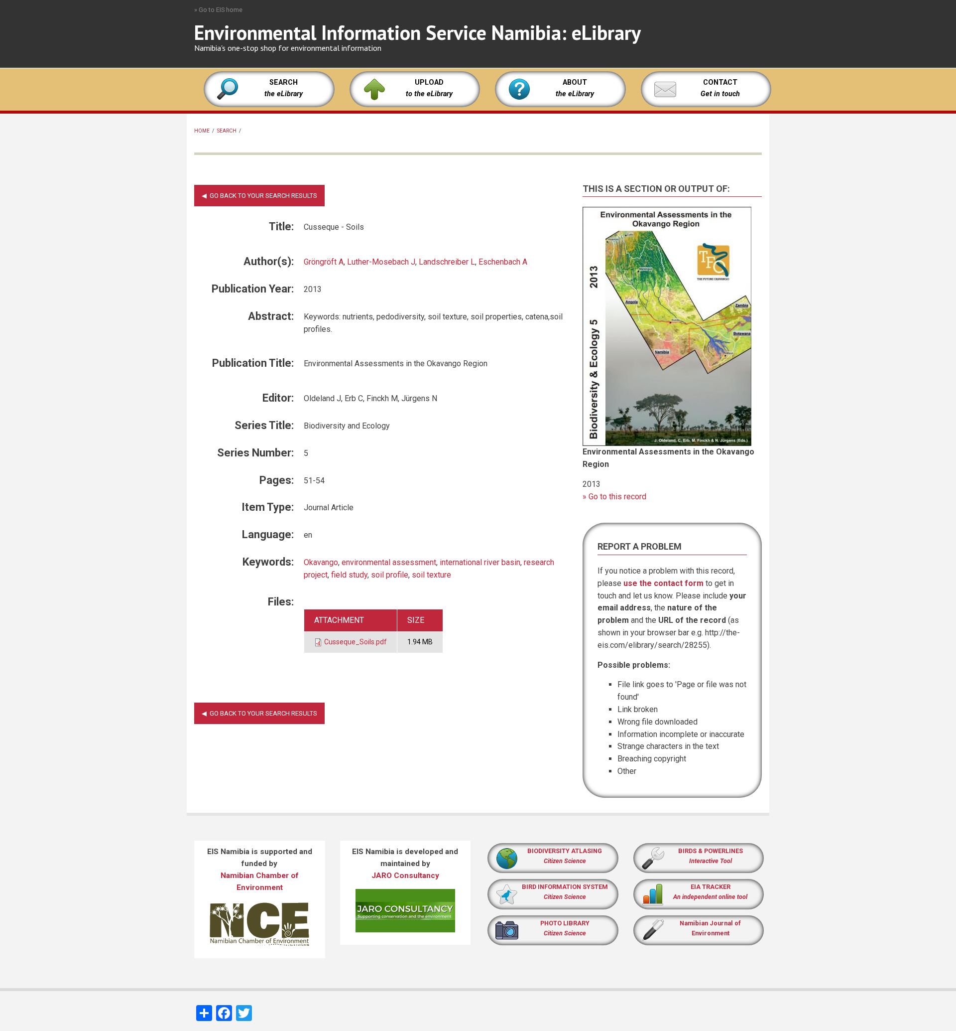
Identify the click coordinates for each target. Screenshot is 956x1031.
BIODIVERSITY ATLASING (564, 851)
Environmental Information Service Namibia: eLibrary (417, 32)
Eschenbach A (502, 262)
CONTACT (720, 82)
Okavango (321, 562)
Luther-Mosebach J (381, 262)
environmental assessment (389, 562)
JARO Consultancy (405, 875)
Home (202, 131)
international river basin (480, 562)
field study (349, 575)
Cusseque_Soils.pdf (355, 642)
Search (227, 131)
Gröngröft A (324, 262)
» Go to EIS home (218, 9)
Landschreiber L (447, 262)
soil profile (389, 575)
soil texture (431, 575)
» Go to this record (614, 496)
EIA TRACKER (710, 886)
